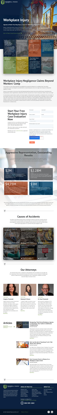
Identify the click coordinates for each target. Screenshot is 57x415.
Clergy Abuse (34, 394)
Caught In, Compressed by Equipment (12, 259)
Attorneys (45, 390)
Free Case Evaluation (48, 389)
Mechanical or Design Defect (45, 243)
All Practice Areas (35, 396)
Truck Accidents (23, 393)
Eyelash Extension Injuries (37, 393)
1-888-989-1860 (19, 130)
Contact (45, 394)
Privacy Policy (24, 412)
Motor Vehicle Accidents (36, 392)
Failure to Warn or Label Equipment (28, 259)
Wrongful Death (35, 390)
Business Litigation (24, 396)
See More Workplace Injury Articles (7, 327)
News (45, 393)
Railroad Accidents (24, 394)
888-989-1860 (29, 403)
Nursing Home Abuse (24, 392)
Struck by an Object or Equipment (12, 243)
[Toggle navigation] (54, 2)
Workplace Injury (24, 389)
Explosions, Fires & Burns (28, 243)
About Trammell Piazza (48, 392)
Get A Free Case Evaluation (11, 33)
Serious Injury (34, 389)
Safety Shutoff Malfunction (43, 259)
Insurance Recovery (24, 390)
